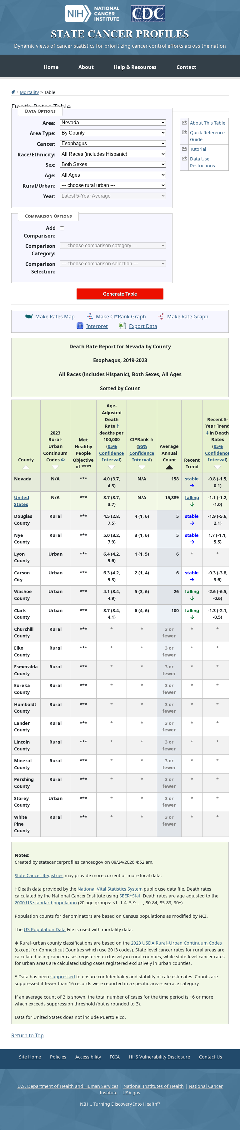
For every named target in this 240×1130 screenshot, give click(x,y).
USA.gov (131, 1093)
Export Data (143, 326)
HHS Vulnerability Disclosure (159, 1057)
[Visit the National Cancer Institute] (92, 10)
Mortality (29, 92)
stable (192, 479)
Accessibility (88, 1057)
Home (51, 67)
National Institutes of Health (153, 1086)
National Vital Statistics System (110, 889)
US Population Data (45, 929)
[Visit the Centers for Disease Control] (148, 10)
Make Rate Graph (187, 316)
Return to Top (27, 1035)
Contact (186, 67)
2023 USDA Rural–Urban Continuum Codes (176, 943)
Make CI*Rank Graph (121, 316)
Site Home (30, 1057)
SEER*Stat (129, 896)
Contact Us (210, 1057)
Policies (58, 1057)
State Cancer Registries (39, 875)
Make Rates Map (55, 316)
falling (192, 497)
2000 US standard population (46, 903)
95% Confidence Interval (111, 453)
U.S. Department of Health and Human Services (68, 1086)
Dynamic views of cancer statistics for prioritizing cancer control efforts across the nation (120, 45)
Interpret (97, 326)
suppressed (62, 977)
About (86, 67)
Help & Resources (135, 67)
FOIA (115, 1057)
